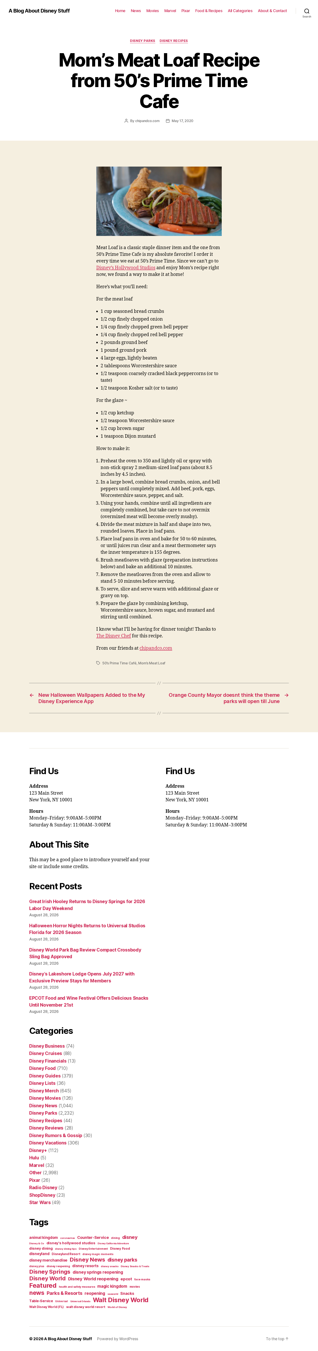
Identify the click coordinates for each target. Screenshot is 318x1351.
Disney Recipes (174, 41)
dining (115, 1238)
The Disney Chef (113, 636)
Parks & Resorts (64, 1293)
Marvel (170, 10)
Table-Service (41, 1301)
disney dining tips (65, 1248)
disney (130, 1237)
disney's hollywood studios (71, 1243)
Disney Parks (142, 41)
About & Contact (272, 10)
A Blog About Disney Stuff (39, 10)
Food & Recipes (208, 10)
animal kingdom (43, 1237)
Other (35, 1172)
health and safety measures (77, 1286)
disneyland (39, 1253)
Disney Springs (49, 1271)
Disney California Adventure (113, 1243)
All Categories (240, 10)
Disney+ (38, 1150)
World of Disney (117, 1307)
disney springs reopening (98, 1272)
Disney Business (47, 1046)
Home (120, 10)
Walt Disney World (120, 1300)
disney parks (122, 1260)
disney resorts (85, 1266)
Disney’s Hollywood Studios (125, 268)
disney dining (41, 1248)
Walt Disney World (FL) (46, 1307)
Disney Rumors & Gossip (55, 1135)
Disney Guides (45, 1076)
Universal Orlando (80, 1301)
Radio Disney (43, 1187)
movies (135, 1286)
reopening (95, 1293)
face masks (142, 1279)
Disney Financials (47, 1061)
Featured (42, 1285)
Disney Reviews (46, 1128)
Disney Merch (44, 1090)
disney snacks (110, 1266)
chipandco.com (147, 121)
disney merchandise (48, 1260)
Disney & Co (36, 1243)
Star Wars (40, 1202)
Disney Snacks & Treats (135, 1266)
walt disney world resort (85, 1307)
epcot (126, 1278)
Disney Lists (42, 1083)
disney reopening (58, 1266)
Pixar (185, 10)
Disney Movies (45, 1098)
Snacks (127, 1293)
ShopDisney (42, 1195)
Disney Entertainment (93, 1248)
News (136, 10)
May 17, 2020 (182, 121)
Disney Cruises (45, 1053)
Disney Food (42, 1068)
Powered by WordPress (117, 1339)
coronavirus (67, 1238)
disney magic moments (97, 1254)
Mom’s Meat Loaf (151, 663)
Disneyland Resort (66, 1254)
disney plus (36, 1266)
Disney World (47, 1278)
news (36, 1292)
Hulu (34, 1157)
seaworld (113, 1294)
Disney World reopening (93, 1278)
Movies (152, 10)
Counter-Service (93, 1237)
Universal (61, 1301)
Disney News (43, 1105)
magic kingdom (112, 1286)
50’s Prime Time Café (119, 663)
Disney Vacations (48, 1143)
